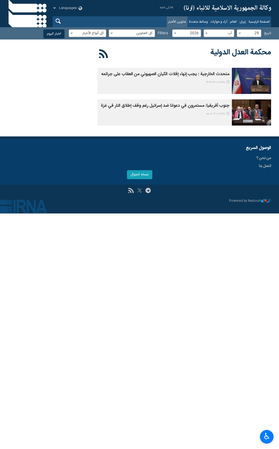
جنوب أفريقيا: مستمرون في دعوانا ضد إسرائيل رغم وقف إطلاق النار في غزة (165, 105)
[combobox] (249, 33)
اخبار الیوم (54, 34)
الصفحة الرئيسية (259, 22)
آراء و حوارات (219, 22)
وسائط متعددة (198, 22)
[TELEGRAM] (148, 191)
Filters (163, 33)
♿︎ (267, 436)
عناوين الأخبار (177, 22)
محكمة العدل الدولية (240, 52)
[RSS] (104, 55)
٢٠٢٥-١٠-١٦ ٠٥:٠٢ (215, 114)
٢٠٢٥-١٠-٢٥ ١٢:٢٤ (215, 82)
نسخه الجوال (140, 175)
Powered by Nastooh (245, 201)
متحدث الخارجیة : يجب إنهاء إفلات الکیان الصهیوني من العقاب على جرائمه (165, 74)
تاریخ (267, 33)
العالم (233, 22)
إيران (242, 22)
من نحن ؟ (263, 158)
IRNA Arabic (227, 8)
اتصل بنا (265, 166)
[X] (139, 191)
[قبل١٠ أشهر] (251, 81)
